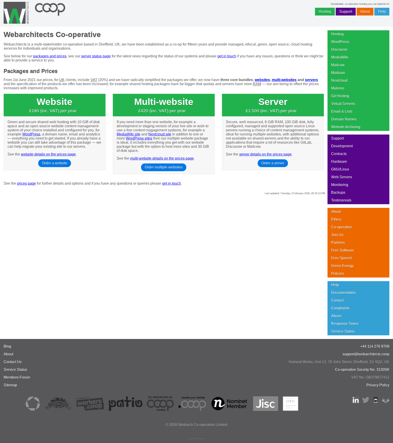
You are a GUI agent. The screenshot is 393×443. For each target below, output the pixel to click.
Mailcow (338, 65)
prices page (26, 183)
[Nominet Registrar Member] (230, 410)
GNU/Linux (340, 169)
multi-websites (284, 80)
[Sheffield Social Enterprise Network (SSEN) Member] (290, 410)
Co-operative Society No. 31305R (362, 370)
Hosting (325, 11)
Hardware (339, 161)
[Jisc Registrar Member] (265, 410)
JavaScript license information (196, 438)
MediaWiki (339, 57)
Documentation (343, 293)
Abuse (336, 316)
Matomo (337, 88)
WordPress (31, 134)
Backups (338, 192)
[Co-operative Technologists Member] (32, 410)
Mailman (338, 73)
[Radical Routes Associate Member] (58, 410)
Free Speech (341, 258)
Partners (338, 242)
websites (262, 80)
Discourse (339, 49)
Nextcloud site (159, 134)
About (365, 11)
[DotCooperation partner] (192, 410)
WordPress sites (139, 138)
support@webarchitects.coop (366, 354)
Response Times (344, 324)
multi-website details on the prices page (162, 158)
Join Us (337, 235)
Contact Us (13, 362)
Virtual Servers (343, 104)
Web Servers (341, 177)
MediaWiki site (128, 134)
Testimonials (341, 200)
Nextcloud (339, 80)
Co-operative (341, 227)
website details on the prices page (48, 154)
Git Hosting (340, 96)
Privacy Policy (377, 385)
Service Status (343, 331)
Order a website (54, 163)
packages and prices (49, 56)
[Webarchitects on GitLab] (385, 402)
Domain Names (343, 119)
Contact (337, 300)
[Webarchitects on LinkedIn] (355, 402)
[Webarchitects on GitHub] (375, 402)
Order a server (272, 163)
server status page (96, 56)
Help (382, 11)
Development (342, 146)
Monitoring (339, 185)
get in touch (226, 56)
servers (311, 80)
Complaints (340, 308)
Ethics (336, 219)
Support (345, 11)
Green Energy (342, 266)
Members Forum (17, 377)
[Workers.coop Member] (90, 410)
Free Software (342, 250)
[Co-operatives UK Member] (160, 410)
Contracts (339, 154)
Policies (337, 273)
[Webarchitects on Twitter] (365, 402)
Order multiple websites (164, 167)
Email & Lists (341, 111)
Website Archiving (345, 127)
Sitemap (10, 385)
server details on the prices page (265, 154)
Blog (7, 346)
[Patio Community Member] (125, 410)
